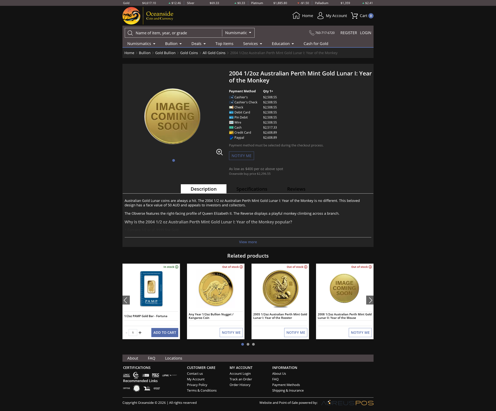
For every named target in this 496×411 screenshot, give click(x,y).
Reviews (296, 189)
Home (307, 15)
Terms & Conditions (202, 390)
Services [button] (250, 43)
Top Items (224, 43)
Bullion (145, 52)
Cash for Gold (316, 43)
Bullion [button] (171, 43)
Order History (240, 384)
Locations (173, 358)
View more (248, 242)
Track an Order (241, 379)
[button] (173, 160)
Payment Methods (286, 384)
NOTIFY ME (241, 155)
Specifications (251, 189)
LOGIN (365, 32)
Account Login (240, 373)
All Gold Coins (214, 52)
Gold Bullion (165, 52)
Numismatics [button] (139, 43)
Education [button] (281, 43)
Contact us (195, 373)
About (132, 358)
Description (204, 189)
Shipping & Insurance (288, 390)
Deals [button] (196, 43)
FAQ (151, 358)
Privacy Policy (197, 384)
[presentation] (126, 300)
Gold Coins (189, 52)
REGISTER (348, 32)
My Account (336, 15)
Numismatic (236, 32)
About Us (279, 373)
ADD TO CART (164, 332)
